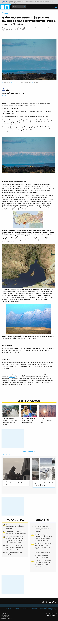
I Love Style (40, 1)
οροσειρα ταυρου (25, 82)
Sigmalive (12, 1)
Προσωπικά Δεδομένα (39, 608)
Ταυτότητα (17, 608)
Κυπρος (6, 14)
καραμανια (6, 82)
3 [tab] (8, 454)
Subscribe (54, 610)
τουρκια (14, 82)
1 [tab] (3, 454)
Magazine (52, 1)
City (36, 1)
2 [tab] (6, 454)
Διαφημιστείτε (52, 608)
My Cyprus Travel (19, 3)
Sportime (22, 1)
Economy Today (30, 1)
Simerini (17, 1)
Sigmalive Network (5, 2)
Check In (46, 1)
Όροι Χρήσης (8, 608)
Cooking (11, 3)
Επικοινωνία (26, 608)
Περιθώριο (12, 377)
